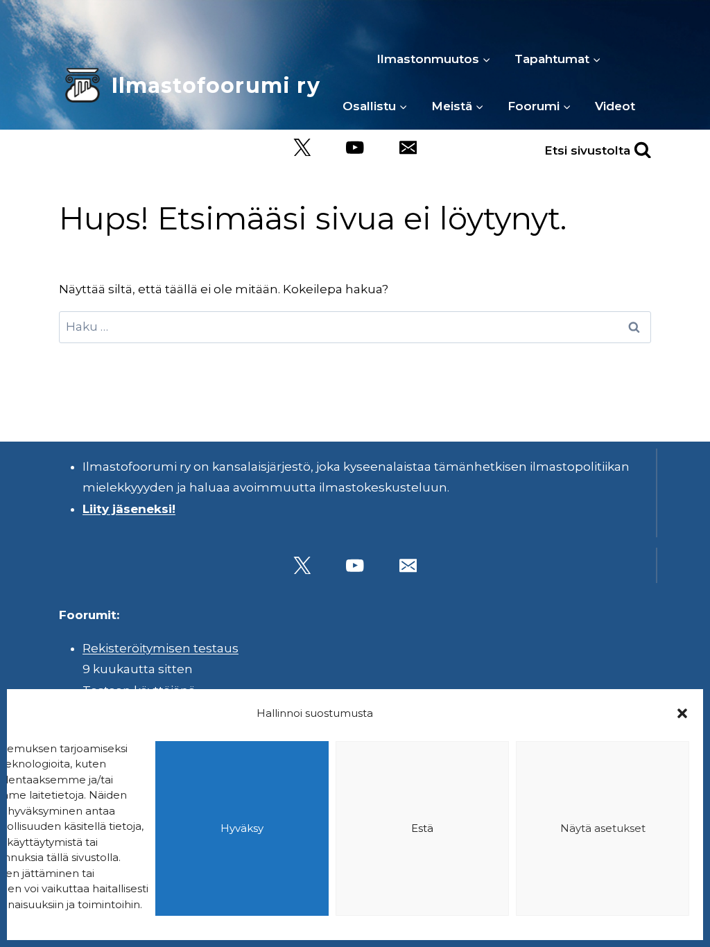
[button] (682, 713)
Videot (615, 106)
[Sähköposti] (408, 147)
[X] (302, 147)
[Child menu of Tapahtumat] (558, 58)
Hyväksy (241, 828)
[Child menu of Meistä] (457, 106)
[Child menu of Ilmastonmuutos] (434, 58)
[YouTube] (355, 147)
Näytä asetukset (603, 828)
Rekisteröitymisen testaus (161, 648)
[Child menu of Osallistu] (375, 106)
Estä (422, 828)
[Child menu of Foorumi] (539, 106)
